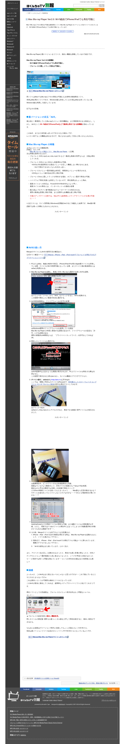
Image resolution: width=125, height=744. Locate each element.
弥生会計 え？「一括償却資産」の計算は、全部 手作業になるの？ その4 (12, 114)
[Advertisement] (63, 40)
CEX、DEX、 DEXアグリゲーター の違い (12, 105)
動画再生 (55, 31)
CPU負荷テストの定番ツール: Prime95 (46, 678)
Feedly (89, 9)
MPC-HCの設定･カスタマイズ (19, 731)
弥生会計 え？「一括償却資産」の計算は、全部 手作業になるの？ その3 (12, 121)
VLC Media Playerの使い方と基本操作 (21, 714)
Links (88, 2)
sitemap (83, 2)
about (92, 2)
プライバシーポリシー (108, 700)
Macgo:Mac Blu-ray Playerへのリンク (47, 91)
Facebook (28, 9)
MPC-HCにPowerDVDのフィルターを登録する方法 (25, 725)
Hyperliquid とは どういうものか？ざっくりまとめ (12, 101)
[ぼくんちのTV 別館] (47, 692)
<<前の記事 (62, 31)
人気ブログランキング (12, 3)
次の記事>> (70, 31)
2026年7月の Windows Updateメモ (12, 93)
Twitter (58, 9)
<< (100, 2)
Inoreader (38, 9)
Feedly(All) (79, 9)
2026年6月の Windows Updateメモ (12, 96)
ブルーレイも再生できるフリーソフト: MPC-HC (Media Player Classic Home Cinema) (36, 723)
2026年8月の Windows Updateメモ (12, 89)
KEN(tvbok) (62, 704)
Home (97, 2)
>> (103, 2)
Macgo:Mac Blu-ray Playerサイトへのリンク (50, 637)
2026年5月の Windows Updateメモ (12, 109)
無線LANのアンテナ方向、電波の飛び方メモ (93, 683)
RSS (99, 9)
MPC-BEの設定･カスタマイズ (19, 728)
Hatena (48, 9)
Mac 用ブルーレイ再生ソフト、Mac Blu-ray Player (48, 151)
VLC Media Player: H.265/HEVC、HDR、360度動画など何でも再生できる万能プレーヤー (37, 717)
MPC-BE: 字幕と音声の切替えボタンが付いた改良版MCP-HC (28, 720)
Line (68, 9)
